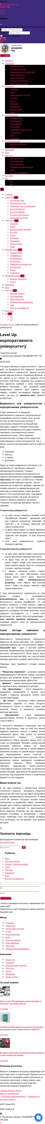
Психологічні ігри (18, 69)
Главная (10, 922)
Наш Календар (13, 934)
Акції (2, 10)
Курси (12, 100)
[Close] (1, 24)
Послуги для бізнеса (19, 80)
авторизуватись (7, 842)
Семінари (14, 138)
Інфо (12, 169)
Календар (9, 149)
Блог (7, 152)
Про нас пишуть (17, 158)
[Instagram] (6, 7)
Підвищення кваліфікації (21, 167)
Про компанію (16, 161)
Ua (6, 178)
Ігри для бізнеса (17, 74)
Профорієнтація (12, 141)
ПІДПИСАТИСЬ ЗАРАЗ (11, 1090)
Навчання (9, 872)
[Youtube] (3, 7)
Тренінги (14, 89)
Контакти (9, 175)
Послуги (14, 97)
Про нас (8, 869)
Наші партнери (17, 164)
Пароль (4, 32)
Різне (12, 135)
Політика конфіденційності (13, 1096)
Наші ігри (9, 63)
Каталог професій (18, 144)
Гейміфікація (16, 120)
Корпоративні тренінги (20, 95)
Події (12, 112)
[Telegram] (9, 7)
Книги (12, 92)
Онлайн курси (11, 115)
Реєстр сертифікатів (19, 172)
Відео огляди (16, 109)
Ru (11, 181)
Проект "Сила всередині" (16, 864)
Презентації (15, 132)
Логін (3, 39)
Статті (13, 146)
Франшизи (15, 106)
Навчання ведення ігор (21, 129)
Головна (9, 60)
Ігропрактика (16, 123)
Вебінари (14, 103)
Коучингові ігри (17, 66)
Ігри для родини (17, 77)
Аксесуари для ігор (19, 83)
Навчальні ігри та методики (22, 72)
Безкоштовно (16, 118)
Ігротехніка (15, 126)
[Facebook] (1, 7)
